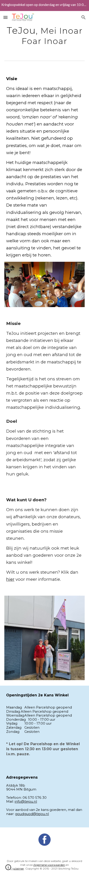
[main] (44, 35)
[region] (44, 5)
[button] (5, 17)
